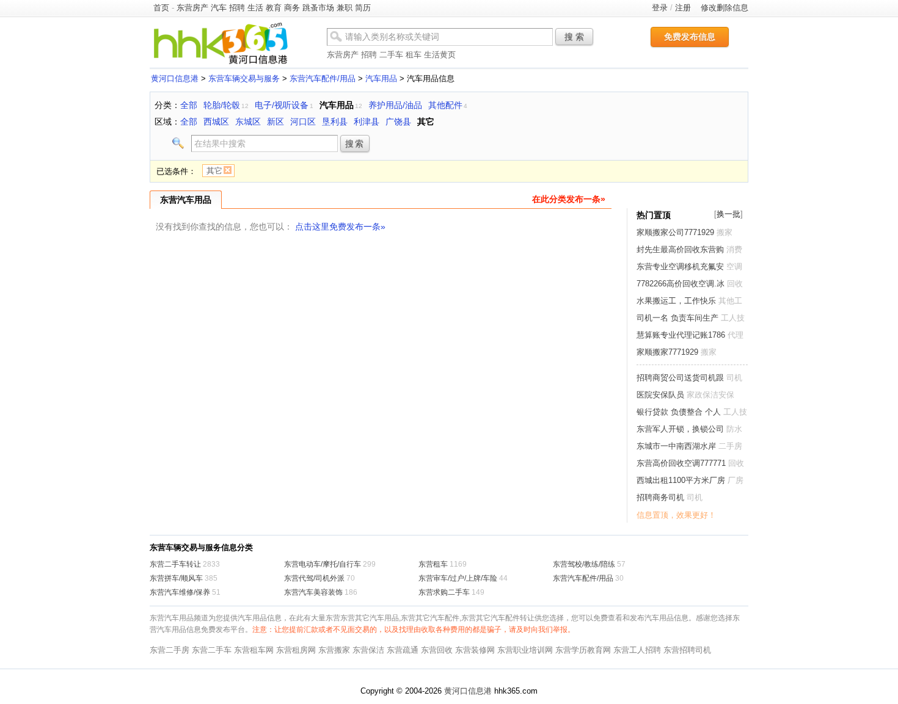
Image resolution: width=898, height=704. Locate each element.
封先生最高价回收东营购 (680, 249)
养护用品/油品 (395, 105)
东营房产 (192, 7)
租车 (414, 54)
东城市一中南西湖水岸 (676, 446)
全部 (188, 105)
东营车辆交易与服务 (244, 78)
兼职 (344, 7)
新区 (275, 121)
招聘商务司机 (660, 497)
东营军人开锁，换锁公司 (680, 429)
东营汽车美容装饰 (313, 592)
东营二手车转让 (175, 564)
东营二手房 (169, 650)
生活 (255, 7)
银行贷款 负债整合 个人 (679, 411)
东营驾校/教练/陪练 (584, 564)
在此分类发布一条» (568, 199)
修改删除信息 (724, 7)
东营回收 (437, 650)
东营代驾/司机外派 (314, 578)
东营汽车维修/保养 (180, 592)
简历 (363, 7)
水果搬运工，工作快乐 (676, 300)
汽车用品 (381, 78)
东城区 (248, 121)
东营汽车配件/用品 (323, 78)
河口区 (303, 121)
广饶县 (398, 121)
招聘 (237, 7)
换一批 (728, 214)
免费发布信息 (689, 37)
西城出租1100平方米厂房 (681, 480)
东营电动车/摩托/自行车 (322, 564)
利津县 (366, 121)
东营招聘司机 (687, 650)
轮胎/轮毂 (221, 105)
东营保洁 (368, 650)
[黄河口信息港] (220, 63)
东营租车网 (254, 650)
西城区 (216, 121)
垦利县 (335, 121)
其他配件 (445, 105)
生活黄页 (440, 54)
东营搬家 (334, 650)
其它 (425, 121)
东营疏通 (402, 650)
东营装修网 (475, 650)
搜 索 (574, 37)
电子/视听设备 (281, 105)
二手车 (391, 54)
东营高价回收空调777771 (681, 463)
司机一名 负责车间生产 (677, 317)
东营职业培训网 (525, 650)
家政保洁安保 (710, 394)
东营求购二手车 (444, 592)
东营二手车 (212, 650)
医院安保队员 (660, 394)
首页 (161, 7)
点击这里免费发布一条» (340, 226)
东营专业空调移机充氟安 (680, 266)
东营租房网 (296, 650)
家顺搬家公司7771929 (675, 232)
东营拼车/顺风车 (176, 578)
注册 (683, 7)
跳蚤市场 (318, 7)
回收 (735, 283)
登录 (660, 7)
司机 (734, 377)
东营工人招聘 (637, 650)
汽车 (219, 7)
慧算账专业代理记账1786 (681, 334)
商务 (292, 7)
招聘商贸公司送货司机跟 (680, 377)
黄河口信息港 (175, 78)
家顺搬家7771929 (667, 352)
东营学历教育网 (583, 650)
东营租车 (433, 564)
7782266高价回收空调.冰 (681, 283)
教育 (274, 7)
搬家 (724, 232)
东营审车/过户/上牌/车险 (457, 578)
